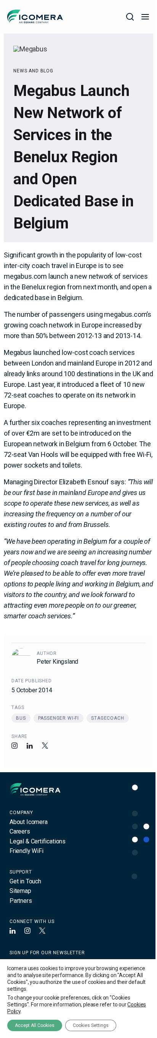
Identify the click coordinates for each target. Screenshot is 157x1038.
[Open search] (130, 17)
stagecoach (107, 718)
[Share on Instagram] (14, 746)
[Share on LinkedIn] (30, 746)
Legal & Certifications (38, 841)
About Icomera (29, 822)
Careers (20, 831)
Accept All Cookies (34, 1025)
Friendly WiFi (26, 850)
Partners (21, 900)
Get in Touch (25, 881)
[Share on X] (45, 746)
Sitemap (20, 890)
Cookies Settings (91, 1025)
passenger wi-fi (58, 718)
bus (21, 718)
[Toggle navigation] (145, 17)
